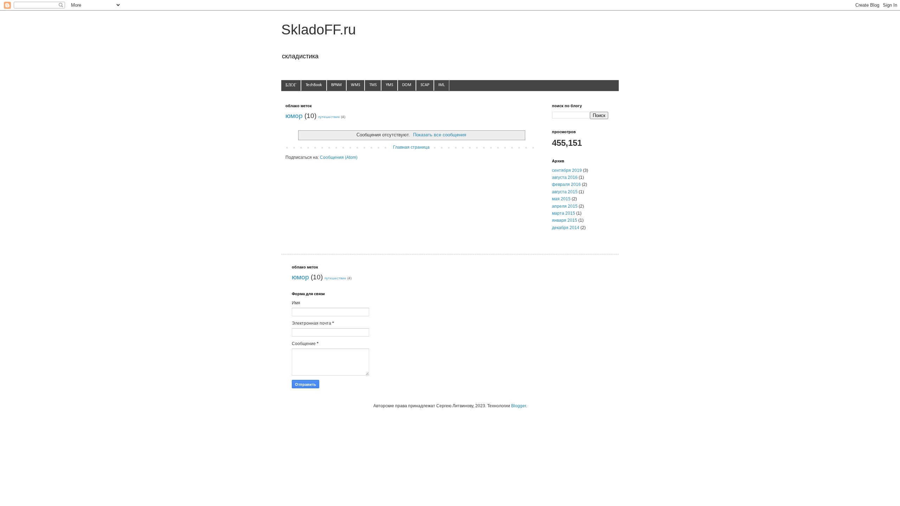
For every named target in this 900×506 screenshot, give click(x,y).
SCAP (424, 85)
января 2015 (564, 220)
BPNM (336, 85)
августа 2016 (565, 177)
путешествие (329, 117)
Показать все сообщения (439, 134)
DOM (406, 85)
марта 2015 (563, 213)
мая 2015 (561, 198)
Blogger (518, 405)
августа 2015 (565, 191)
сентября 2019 (567, 170)
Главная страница (411, 147)
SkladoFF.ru (318, 29)
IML (441, 85)
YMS (389, 85)
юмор (294, 115)
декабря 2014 (565, 227)
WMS (355, 85)
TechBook (314, 85)
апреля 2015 (565, 206)
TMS (373, 85)
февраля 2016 (566, 184)
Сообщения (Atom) (339, 157)
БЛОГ (290, 85)
